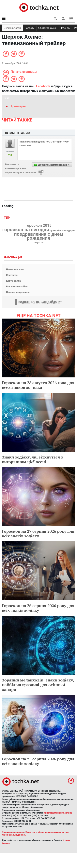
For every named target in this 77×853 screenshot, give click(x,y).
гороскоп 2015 (38, 225)
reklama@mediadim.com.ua (58, 813)
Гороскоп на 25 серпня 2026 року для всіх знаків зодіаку (38, 761)
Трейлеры (18, 106)
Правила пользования (13, 832)
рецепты (38, 242)
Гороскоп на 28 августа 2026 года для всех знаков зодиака (38, 385)
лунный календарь (62, 230)
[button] (63, 18)
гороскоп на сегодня (25, 230)
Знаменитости (12, 27)
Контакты (12, 275)
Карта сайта (13, 280)
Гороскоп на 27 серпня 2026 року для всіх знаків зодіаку (38, 534)
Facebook (43, 86)
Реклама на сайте (16, 286)
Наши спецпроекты (18, 292)
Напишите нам (15, 269)
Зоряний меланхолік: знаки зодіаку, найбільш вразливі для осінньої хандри (38, 684)
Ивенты (65, 27)
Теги (7, 217)
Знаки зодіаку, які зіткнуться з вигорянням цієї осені (32, 459)
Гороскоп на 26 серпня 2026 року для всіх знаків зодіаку (38, 608)
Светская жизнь (47, 27)
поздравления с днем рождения (38, 236)
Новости (29, 27)
